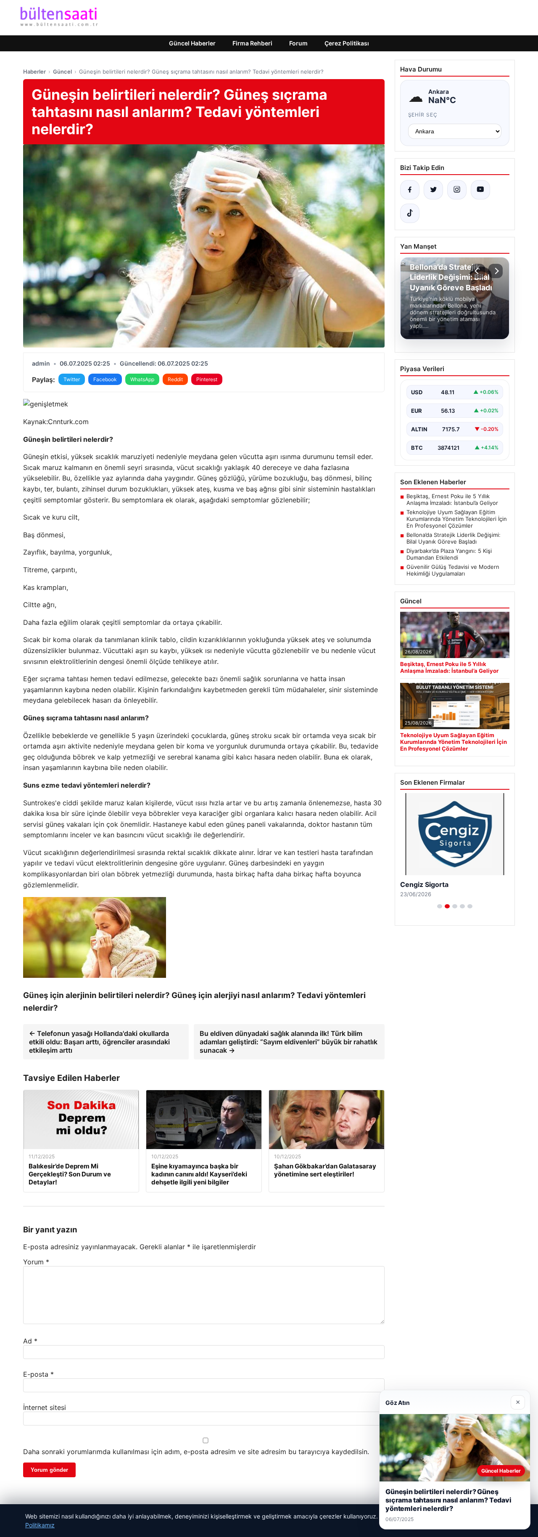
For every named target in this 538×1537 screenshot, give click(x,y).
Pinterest (206, 379)
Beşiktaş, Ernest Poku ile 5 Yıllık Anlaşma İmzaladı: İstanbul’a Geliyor (452, 499)
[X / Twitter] (433, 189)
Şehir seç (423, 114)
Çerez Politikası (346, 43)
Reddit (175, 379)
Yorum (36, 1262)
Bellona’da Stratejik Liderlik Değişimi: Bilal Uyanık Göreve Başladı (453, 538)
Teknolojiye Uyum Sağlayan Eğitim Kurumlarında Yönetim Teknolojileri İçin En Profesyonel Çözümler (456, 519)
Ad (30, 1341)
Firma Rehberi (252, 43)
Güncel (62, 71)
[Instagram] (457, 189)
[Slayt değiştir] (439, 906)
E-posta (38, 1374)
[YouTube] (480, 189)
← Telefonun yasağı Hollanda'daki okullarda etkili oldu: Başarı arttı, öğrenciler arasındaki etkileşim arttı (99, 1041)
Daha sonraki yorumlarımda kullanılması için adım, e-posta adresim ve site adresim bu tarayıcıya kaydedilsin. (196, 1451)
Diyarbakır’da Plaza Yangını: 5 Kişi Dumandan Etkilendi (449, 554)
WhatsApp (142, 379)
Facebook (105, 379)
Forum (298, 43)
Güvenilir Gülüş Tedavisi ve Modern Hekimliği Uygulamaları (452, 570)
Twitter (71, 379)
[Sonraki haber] (495, 271)
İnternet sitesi (44, 1407)
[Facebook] (409, 189)
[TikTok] (409, 213)
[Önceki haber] (478, 271)
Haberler (34, 71)
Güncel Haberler (192, 43)
